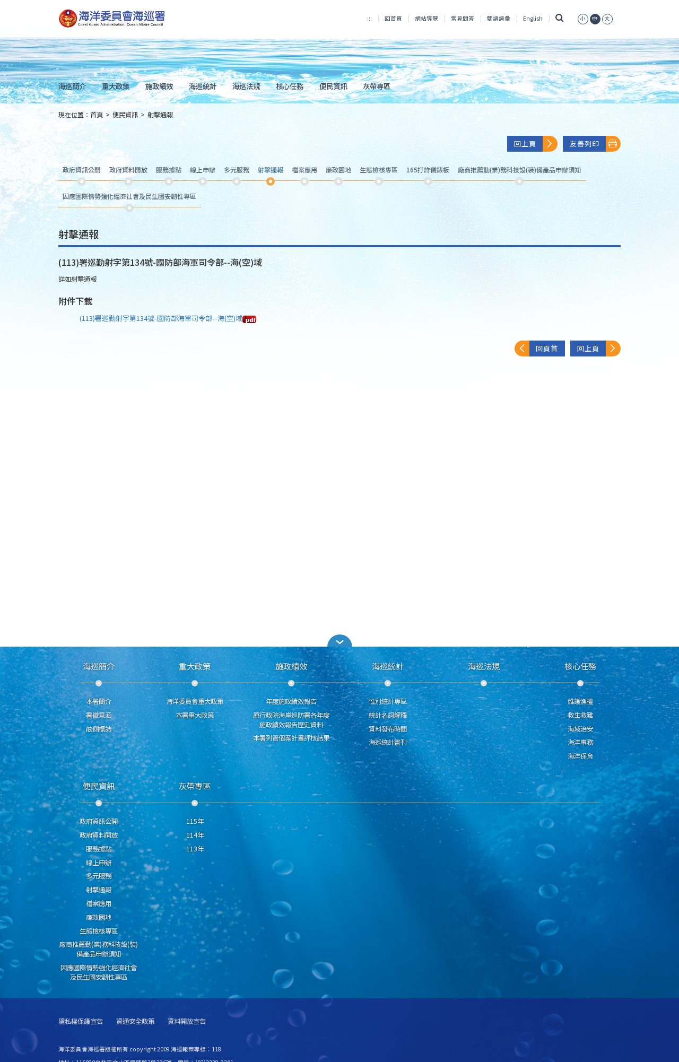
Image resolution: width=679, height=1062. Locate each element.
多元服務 (98, 876)
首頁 (96, 114)
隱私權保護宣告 (80, 1021)
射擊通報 (160, 114)
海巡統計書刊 (388, 742)
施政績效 (159, 86)
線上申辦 (98, 862)
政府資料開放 (99, 835)
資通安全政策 (135, 1021)
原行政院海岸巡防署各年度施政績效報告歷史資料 (291, 719)
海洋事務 (580, 742)
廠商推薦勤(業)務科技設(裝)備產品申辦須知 (98, 949)
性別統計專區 (388, 701)
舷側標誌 (98, 729)
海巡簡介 (72, 86)
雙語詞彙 (498, 18)
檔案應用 (98, 903)
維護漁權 (580, 701)
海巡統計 (202, 86)
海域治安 (580, 729)
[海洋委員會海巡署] (146, 18)
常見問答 (462, 18)
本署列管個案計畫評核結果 (291, 738)
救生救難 (580, 715)
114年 (195, 835)
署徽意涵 (98, 715)
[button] (583, 18)
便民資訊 (333, 86)
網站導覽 (426, 18)
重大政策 (115, 86)
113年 (195, 849)
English (533, 18)
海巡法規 (246, 86)
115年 (195, 821)
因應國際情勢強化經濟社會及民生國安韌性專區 (98, 972)
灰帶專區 (376, 86)
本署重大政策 (195, 715)
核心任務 (289, 86)
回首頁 (393, 18)
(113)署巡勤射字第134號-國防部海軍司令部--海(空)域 (161, 318)
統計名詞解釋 (388, 715)
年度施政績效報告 (291, 701)
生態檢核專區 (99, 931)
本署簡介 (98, 701)
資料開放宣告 (187, 1021)
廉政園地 (98, 917)
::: (369, 18)
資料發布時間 (388, 729)
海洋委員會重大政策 (194, 701)
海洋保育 (580, 756)
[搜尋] (559, 18)
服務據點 (98, 849)
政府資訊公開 (99, 821)
